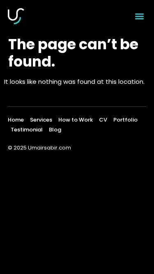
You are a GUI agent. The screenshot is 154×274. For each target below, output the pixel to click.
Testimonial (27, 130)
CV (103, 120)
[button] (139, 16)
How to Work (75, 120)
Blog (55, 130)
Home (16, 120)
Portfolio (125, 120)
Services (41, 120)
